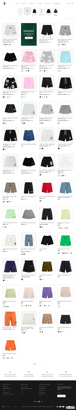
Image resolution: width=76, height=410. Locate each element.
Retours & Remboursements (8, 394)
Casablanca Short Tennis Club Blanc (10, 249)
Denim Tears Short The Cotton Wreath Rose (28, 66)
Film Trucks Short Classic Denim (28, 144)
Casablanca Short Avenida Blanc (47, 144)
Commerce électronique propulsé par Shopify (43, 406)
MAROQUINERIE (47, 3)
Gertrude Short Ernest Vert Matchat (9, 302)
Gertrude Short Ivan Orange (9, 353)
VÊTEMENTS (31, 3)
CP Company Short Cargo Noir (46, 222)
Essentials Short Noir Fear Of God (46, 92)
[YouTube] (39, 401)
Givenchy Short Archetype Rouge (47, 196)
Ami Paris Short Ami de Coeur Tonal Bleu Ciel (64, 66)
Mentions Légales (24, 386)
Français (15, 406)
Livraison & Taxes (6, 392)
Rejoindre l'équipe (42, 388)
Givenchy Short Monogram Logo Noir (28, 197)
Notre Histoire (41, 390)
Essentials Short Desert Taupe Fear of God (10, 197)
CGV (22, 390)
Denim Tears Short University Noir (47, 170)
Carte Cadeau (42, 386)
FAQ (3, 390)
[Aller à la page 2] (41, 363)
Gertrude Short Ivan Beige (27, 301)
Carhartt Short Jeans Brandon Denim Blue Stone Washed (65, 197)
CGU (22, 392)
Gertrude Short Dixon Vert (45, 275)
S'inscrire (61, 395)
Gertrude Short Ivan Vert (64, 249)
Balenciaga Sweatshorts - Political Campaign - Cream (27, 328)
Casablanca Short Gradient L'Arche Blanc (27, 119)
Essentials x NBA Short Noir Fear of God (10, 119)
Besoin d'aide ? (5, 386)
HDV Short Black (43, 249)
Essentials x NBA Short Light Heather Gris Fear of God (45, 119)
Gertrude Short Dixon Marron (46, 327)
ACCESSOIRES (39, 3)
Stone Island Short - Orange (9, 327)
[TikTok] (36, 401)
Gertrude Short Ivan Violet (45, 301)
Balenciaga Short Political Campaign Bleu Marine (9, 276)
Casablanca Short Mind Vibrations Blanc (8, 171)
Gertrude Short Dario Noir (64, 275)
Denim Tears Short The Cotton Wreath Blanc (65, 171)
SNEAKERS (24, 3)
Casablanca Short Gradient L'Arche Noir (9, 145)
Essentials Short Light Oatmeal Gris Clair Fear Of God (10, 40)
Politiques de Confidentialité (26, 388)
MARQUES (17, 3)
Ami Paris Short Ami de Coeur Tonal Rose (27, 92)
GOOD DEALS (57, 3)
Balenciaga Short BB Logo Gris (28, 222)
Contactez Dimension (7, 388)
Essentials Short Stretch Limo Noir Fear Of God (46, 40)
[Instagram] (34, 401)
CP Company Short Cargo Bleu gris (28, 249)
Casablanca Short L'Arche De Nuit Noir (64, 92)
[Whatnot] (41, 401)
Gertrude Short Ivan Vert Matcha (64, 223)
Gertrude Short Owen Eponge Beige (64, 302)
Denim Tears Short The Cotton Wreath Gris (46, 66)
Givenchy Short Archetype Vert (10, 222)
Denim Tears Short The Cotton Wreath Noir (10, 92)
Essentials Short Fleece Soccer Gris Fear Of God (65, 119)
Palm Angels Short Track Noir (28, 275)
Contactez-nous (42, 394)
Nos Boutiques (42, 392)
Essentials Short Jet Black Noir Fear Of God (10, 66)
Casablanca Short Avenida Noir (65, 144)
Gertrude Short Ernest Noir (64, 327)
